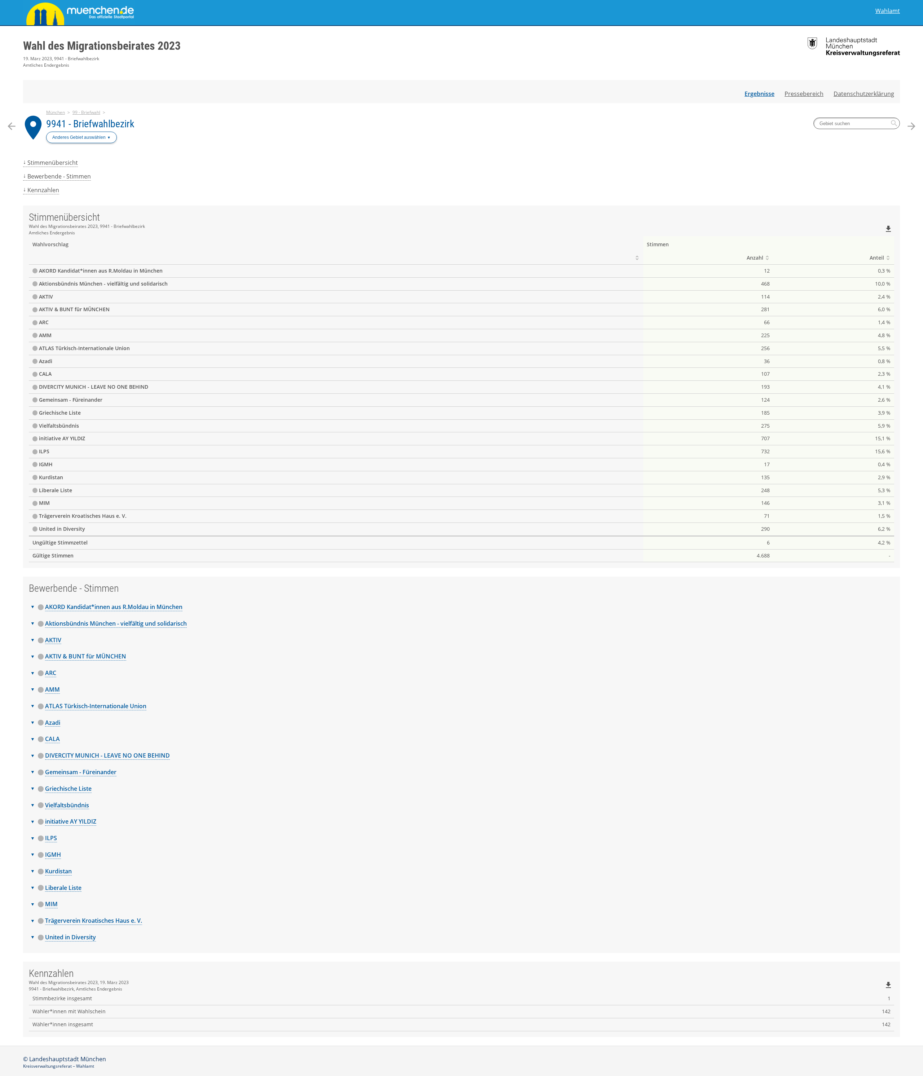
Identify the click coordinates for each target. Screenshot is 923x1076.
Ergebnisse (759, 94)
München (55, 112)
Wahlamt (887, 11)
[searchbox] (856, 123)
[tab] (461, 607)
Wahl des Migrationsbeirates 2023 (102, 46)
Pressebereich (804, 94)
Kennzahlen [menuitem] (43, 190)
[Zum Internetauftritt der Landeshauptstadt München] (242, 12)
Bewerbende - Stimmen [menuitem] (59, 176)
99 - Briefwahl (86, 112)
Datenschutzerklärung (864, 94)
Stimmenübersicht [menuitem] (52, 163)
